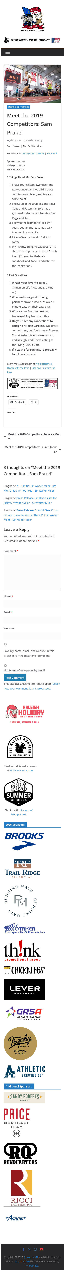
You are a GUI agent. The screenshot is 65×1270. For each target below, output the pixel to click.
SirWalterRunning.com (22, 770)
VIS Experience (44, 363)
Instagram (28, 153)
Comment (11, 551)
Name (9, 596)
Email (8, 612)
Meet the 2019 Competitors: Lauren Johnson (31, 449)
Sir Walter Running (33, 140)
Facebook (52, 153)
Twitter (40, 153)
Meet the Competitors (18, 107)
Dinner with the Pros (18, 368)
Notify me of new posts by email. (24, 670)
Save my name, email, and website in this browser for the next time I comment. (29, 653)
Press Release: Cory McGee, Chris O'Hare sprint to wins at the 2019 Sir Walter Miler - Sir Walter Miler (31, 515)
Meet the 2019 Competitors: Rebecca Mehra (34, 436)
